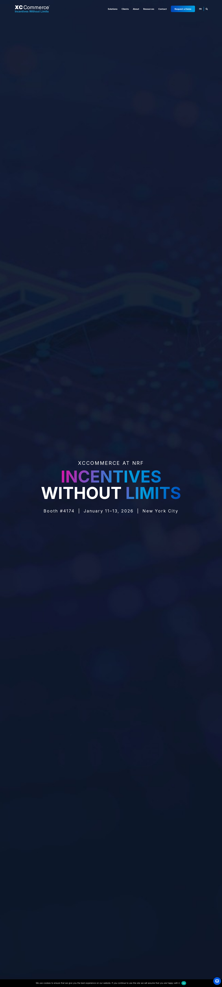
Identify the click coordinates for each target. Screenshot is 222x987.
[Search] (207, 9)
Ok (184, 983)
